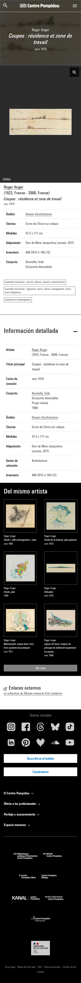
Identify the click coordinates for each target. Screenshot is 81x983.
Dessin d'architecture (39, 214)
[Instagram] (11, 728)
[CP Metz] (30, 879)
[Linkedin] (11, 744)
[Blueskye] (55, 728)
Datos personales (52, 966)
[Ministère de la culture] (40, 948)
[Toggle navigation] (75, 6)
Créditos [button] (7, 178)
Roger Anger (13, 187)
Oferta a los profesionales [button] (20, 804)
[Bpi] (28, 858)
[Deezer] (40, 744)
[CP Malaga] (51, 879)
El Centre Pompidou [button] (17, 793)
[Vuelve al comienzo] (72, 974)
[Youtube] (70, 744)
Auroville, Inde (41, 393)
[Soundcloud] (55, 744)
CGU (40, 966)
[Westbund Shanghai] (57, 901)
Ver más (40, 668)
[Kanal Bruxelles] (28, 901)
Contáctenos (41, 772)
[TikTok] (70, 728)
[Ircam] (55, 858)
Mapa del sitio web (27, 966)
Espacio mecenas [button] (15, 825)
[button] (40, 331)
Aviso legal (10, 966)
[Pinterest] (25, 744)
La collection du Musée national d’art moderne (33, 693)
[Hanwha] (40, 922)
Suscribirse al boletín (40, 758)
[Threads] (40, 728)
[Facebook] (25, 728)
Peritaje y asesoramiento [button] (20, 814)
